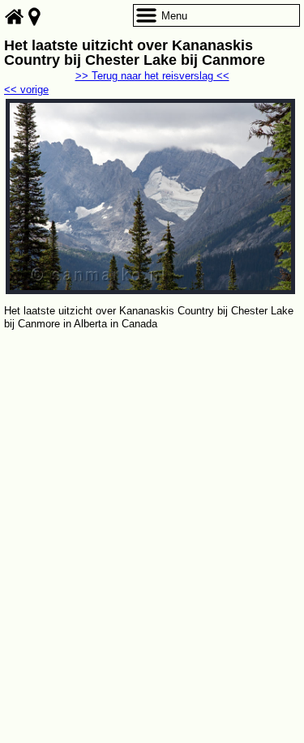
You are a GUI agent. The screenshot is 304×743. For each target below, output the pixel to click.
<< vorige (26, 89)
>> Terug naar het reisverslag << (152, 76)
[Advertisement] (152, 493)
